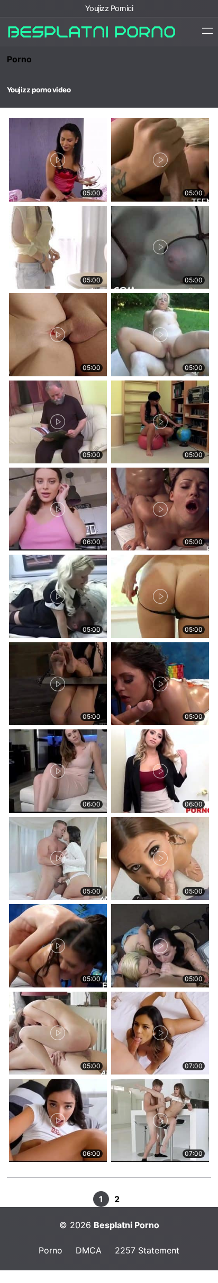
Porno (19, 59)
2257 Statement (147, 1250)
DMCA (89, 1250)
